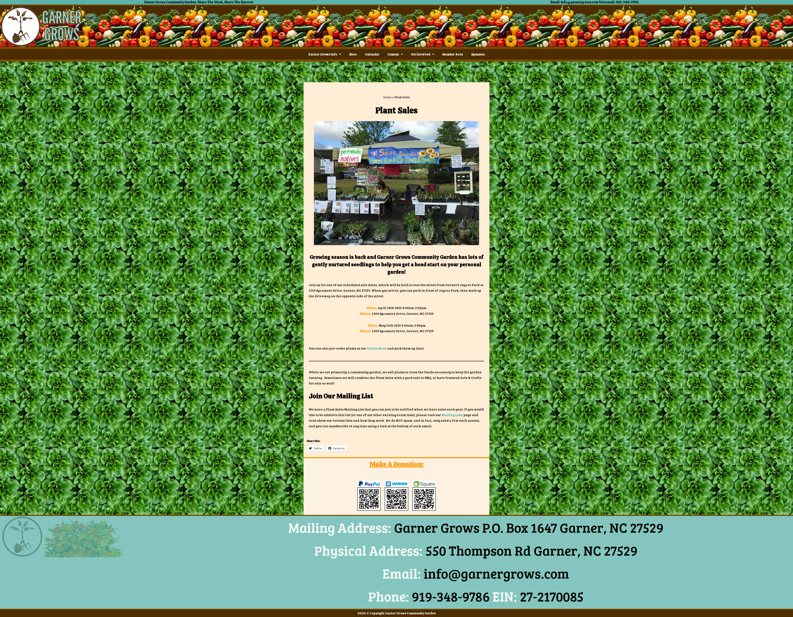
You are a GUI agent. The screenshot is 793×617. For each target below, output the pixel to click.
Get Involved (420, 54)
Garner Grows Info (322, 54)
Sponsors (478, 54)
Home (387, 97)
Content (393, 54)
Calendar (372, 54)
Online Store (377, 348)
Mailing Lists (452, 415)
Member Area (452, 54)
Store (353, 54)
